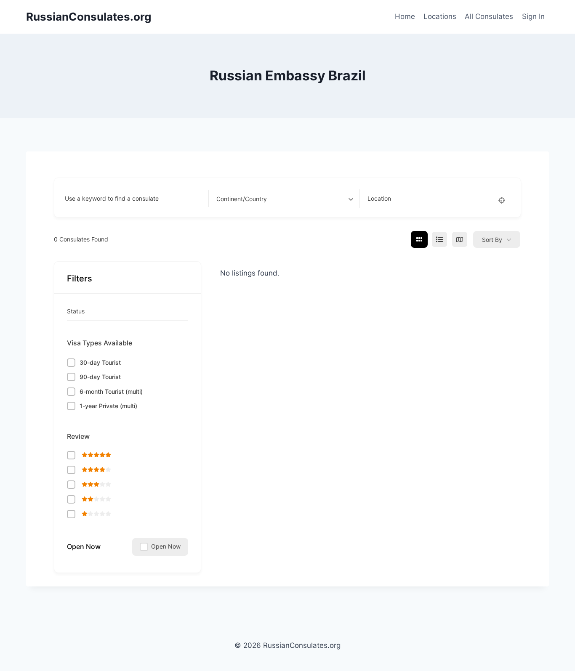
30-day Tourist (100, 362)
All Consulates (489, 16)
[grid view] (419, 239)
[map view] (459, 239)
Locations (439, 16)
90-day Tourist (100, 376)
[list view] (439, 239)
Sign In (533, 16)
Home (405, 16)
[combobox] (285, 198)
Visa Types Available (99, 343)
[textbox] (241, 199)
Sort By (492, 239)
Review (78, 436)
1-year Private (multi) (108, 405)
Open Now (84, 546)
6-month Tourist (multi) (111, 391)
